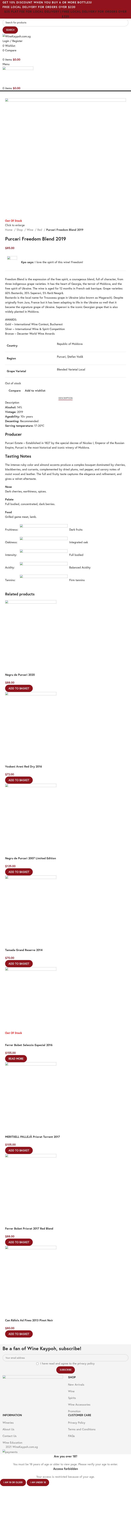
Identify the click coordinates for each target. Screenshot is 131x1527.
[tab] (65, 398)
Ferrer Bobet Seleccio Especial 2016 (29, 1045)
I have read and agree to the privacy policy (67, 1363)
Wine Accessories (79, 1404)
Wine (30, 230)
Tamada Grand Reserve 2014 (23, 950)
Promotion (74, 1411)
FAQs (71, 1436)
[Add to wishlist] (28, 668)
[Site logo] (17, 36)
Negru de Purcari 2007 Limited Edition (30, 858)
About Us (8, 1429)
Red (40, 230)
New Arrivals (76, 1384)
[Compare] (9, 668)
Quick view (18, 668)
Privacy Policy (76, 1422)
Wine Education (12, 1442)
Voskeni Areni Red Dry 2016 (23, 766)
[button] (19, 688)
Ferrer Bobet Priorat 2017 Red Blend (29, 1228)
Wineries (8, 1422)
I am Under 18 (38, 1482)
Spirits (72, 1398)
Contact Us (10, 1436)
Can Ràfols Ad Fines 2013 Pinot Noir (29, 1320)
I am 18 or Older (13, 1482)
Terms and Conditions (82, 1429)
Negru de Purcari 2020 (20, 675)
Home (9, 230)
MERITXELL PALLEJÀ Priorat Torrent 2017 (32, 1137)
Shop (20, 230)
